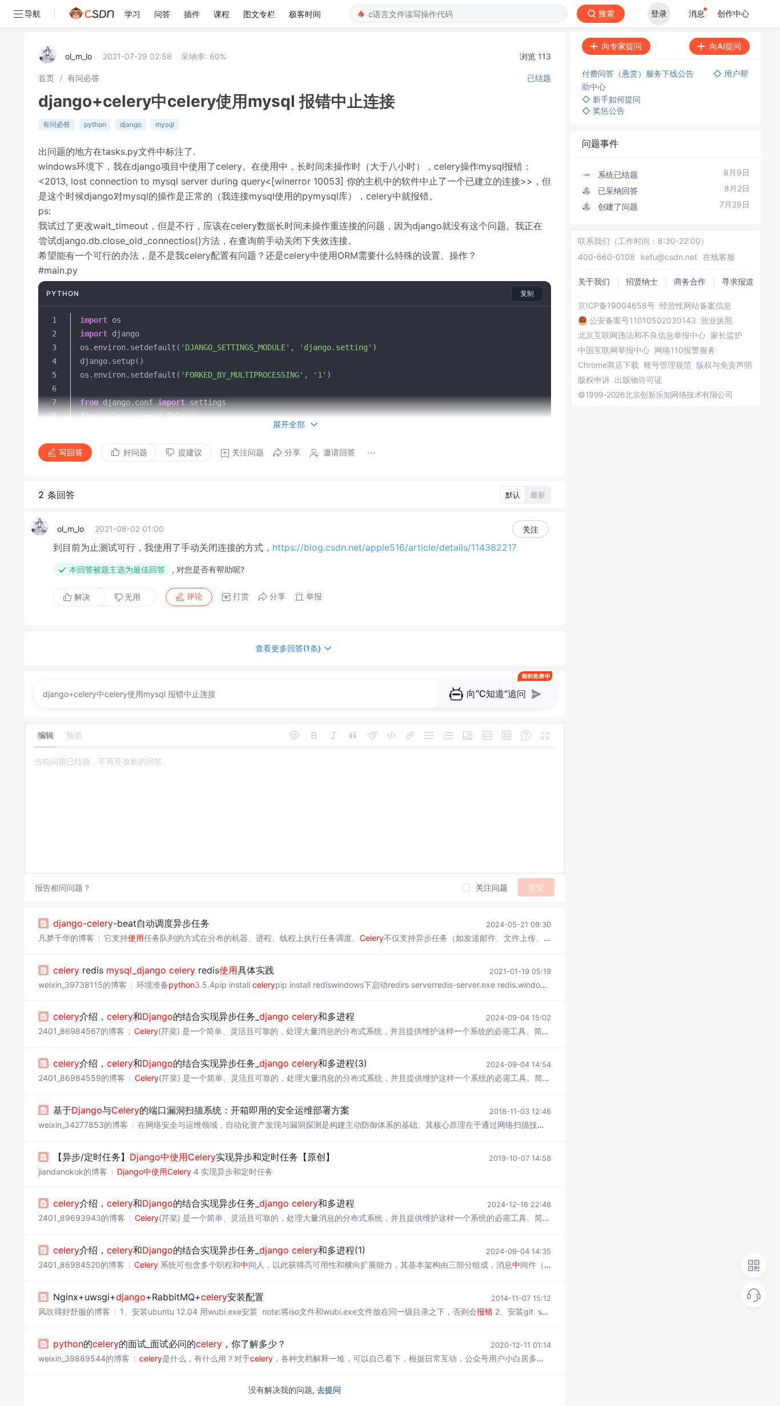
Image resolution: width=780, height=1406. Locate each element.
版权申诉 (594, 379)
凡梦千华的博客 (66, 938)
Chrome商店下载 (608, 365)
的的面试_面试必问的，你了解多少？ (169, 1343)
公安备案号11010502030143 (642, 320)
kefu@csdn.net (669, 257)
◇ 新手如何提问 (611, 99)
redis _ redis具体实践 (163, 970)
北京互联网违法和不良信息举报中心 (642, 335)
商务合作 (690, 281)
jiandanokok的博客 (72, 1171)
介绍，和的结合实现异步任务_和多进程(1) (209, 1250)
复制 (527, 293)
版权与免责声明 (724, 365)
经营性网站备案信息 (695, 305)
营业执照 (717, 320)
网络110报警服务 (684, 350)
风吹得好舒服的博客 (74, 1311)
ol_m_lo (78, 56)
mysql (164, 124)
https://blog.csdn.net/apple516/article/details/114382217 (394, 547)
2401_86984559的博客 (81, 1078)
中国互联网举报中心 (614, 350)
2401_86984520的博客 (81, 1264)
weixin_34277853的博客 (83, 1124)
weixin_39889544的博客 (84, 1358)
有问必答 (83, 78)
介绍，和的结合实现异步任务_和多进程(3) (210, 1063)
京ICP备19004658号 (616, 305)
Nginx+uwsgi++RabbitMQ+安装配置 (158, 1297)
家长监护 (726, 335)
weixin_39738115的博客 (82, 985)
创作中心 (733, 13)
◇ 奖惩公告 (603, 110)
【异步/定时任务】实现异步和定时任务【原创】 (194, 1157)
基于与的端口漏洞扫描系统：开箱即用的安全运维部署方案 (201, 1110)
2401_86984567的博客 (81, 1031)
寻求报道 (738, 281)
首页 (46, 78)
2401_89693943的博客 (81, 1218)
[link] (46, 78)
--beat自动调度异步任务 (131, 923)
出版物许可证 (638, 379)
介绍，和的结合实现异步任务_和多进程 (204, 1016)
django (131, 124)
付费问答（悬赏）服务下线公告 (639, 73)
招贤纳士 (642, 281)
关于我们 (594, 281)
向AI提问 (725, 46)
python (95, 124)
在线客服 (719, 257)
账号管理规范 (667, 365)
